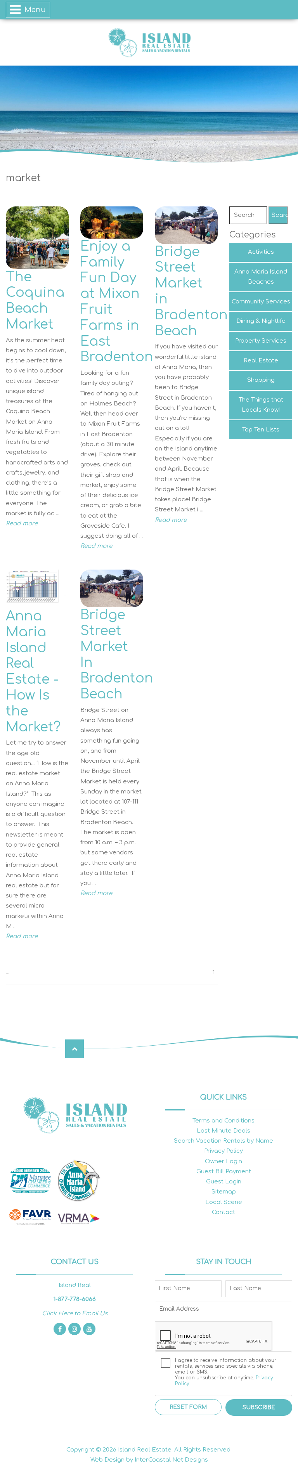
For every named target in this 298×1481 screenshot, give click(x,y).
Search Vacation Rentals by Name (223, 1141)
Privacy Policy (223, 1151)
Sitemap (223, 1191)
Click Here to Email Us (74, 1313)
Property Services (260, 341)
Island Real (149, 42)
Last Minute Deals (223, 1131)
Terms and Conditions (223, 1120)
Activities (261, 252)
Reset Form (188, 1407)
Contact (223, 1212)
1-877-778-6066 (75, 1299)
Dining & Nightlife (261, 321)
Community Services (261, 301)
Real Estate (261, 360)
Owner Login (223, 1161)
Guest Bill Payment (223, 1171)
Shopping (261, 380)
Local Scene (223, 1202)
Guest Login (223, 1181)
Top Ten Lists (260, 429)
